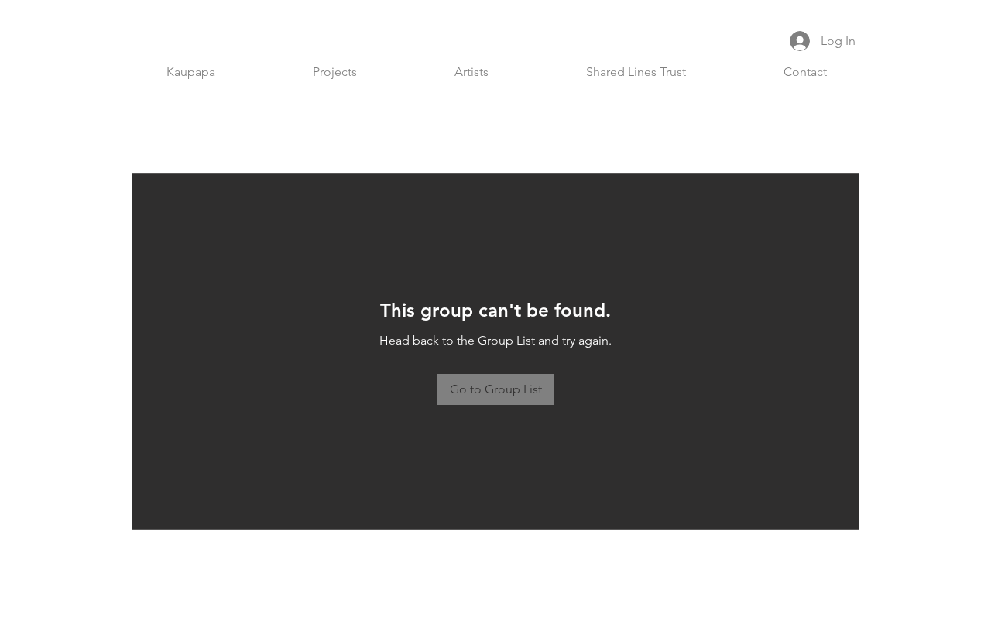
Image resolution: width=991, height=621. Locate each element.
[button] (335, 72)
